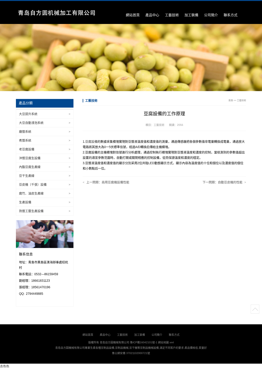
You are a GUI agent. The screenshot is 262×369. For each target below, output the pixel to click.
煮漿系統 (25, 140)
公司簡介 (211, 15)
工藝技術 (172, 15)
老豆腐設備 (26, 149)
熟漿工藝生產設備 (31, 211)
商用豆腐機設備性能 (115, 182)
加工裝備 (191, 15)
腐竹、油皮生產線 (31, 193)
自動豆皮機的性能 (230, 182)
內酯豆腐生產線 (29, 167)
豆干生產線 (26, 175)
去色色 (4, 366)
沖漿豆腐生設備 (29, 158)
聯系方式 (230, 15)
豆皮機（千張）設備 (33, 184)
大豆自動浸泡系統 (31, 122)
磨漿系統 (25, 131)
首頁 (230, 100)
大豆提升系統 (28, 114)
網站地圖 (163, 342)
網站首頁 (133, 15)
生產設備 (25, 202)
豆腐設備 (91, 141)
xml (172, 342)
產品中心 (152, 15)
